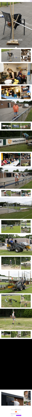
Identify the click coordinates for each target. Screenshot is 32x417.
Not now (12, 415)
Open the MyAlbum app (18, 415)
